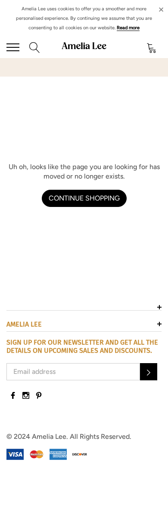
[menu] (12, 47)
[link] (12, 395)
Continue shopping (84, 198)
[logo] (84, 47)
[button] (148, 371)
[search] (34, 47)
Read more (128, 28)
